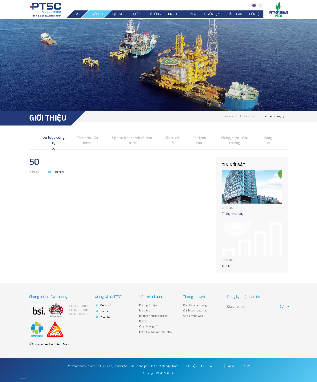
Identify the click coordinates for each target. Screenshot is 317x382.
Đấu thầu (235, 14)
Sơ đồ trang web (193, 316)
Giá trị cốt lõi (172, 140)
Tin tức (172, 14)
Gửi (284, 307)
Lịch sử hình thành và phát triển (132, 140)
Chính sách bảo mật (195, 310)
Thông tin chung (233, 213)
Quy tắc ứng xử (148, 326)
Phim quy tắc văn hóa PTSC (155, 332)
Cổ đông (154, 14)
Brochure (144, 310)
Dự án (136, 14)
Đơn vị (191, 14)
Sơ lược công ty (54, 140)
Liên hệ (254, 14)
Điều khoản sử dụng (195, 305)
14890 (226, 266)
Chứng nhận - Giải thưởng (234, 140)
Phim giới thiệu (148, 305)
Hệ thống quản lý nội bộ (153, 316)
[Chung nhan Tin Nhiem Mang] (49, 344)
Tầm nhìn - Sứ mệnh (87, 140)
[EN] (254, 5)
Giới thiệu (98, 14)
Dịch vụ (117, 14)
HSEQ (142, 321)
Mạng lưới (267, 140)
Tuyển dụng (212, 14)
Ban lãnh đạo (199, 140)
